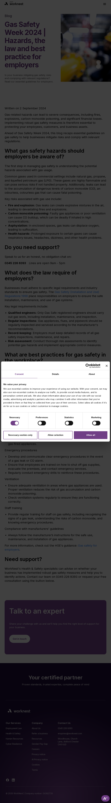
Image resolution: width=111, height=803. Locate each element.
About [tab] (92, 374)
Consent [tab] (19, 374)
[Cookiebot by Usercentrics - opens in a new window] (87, 366)
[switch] (42, 423)
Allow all (90, 435)
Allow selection (55, 435)
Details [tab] (55, 374)
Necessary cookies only (20, 435)
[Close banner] (107, 366)
